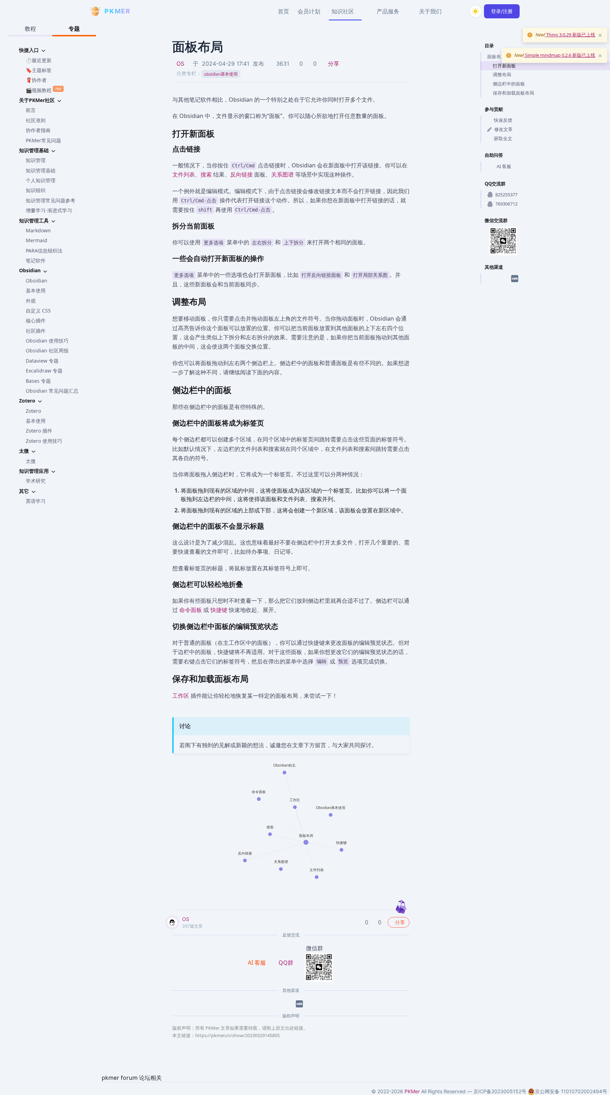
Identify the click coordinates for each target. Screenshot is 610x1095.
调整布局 (502, 74)
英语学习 (36, 501)
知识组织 (36, 190)
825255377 (506, 194)
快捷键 (218, 610)
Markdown (38, 230)
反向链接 (241, 174)
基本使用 (36, 290)
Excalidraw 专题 (44, 370)
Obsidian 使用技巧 (47, 340)
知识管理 (36, 160)
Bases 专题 (38, 380)
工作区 (180, 696)
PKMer (412, 1091)
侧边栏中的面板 (509, 84)
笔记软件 (36, 260)
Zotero (33, 410)
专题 (74, 28)
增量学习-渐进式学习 (49, 210)
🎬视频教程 (43, 89)
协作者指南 (38, 130)
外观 (31, 300)
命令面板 (190, 610)
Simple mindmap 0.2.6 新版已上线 (559, 55)
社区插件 (36, 330)
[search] (458, 11)
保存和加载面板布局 (513, 93)
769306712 (506, 204)
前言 (31, 110)
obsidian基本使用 (221, 74)
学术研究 (36, 480)
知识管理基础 (40, 170)
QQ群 (286, 962)
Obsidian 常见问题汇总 (52, 390)
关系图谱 (282, 174)
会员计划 (309, 11)
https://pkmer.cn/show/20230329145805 (237, 1035)
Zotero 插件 (39, 430)
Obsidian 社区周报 (47, 350)
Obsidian (36, 280)
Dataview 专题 (42, 360)
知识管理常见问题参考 (50, 200)
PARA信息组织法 (44, 250)
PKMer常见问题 (43, 140)
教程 (30, 28)
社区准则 (36, 120)
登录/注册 (502, 11)
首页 (283, 11)
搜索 (206, 174)
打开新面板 (504, 66)
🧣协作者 (36, 80)
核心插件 (36, 320)
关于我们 (430, 11)
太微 (31, 461)
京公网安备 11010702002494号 (571, 1091)
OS (180, 63)
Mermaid (36, 240)
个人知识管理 (40, 180)
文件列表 (183, 174)
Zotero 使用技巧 (44, 441)
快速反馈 (503, 120)
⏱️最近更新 (39, 60)
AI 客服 (504, 166)
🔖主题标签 (39, 70)
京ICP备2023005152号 (499, 1091)
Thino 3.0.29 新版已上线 (570, 34)
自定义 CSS (38, 310)
